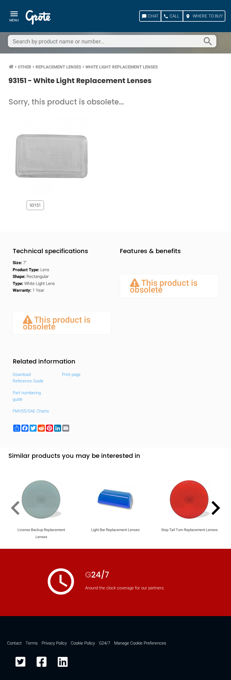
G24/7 (104, 643)
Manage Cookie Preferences (140, 643)
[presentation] (18, 509)
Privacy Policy (54, 643)
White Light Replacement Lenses (121, 67)
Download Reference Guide (28, 377)
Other (24, 67)
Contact (14, 643)
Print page (71, 374)
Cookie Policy (83, 643)
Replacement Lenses (58, 67)
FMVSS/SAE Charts (31, 411)
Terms (32, 643)
